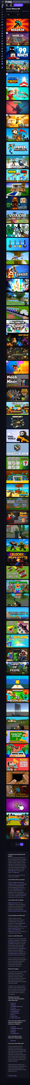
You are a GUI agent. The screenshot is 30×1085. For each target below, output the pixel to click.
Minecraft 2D (11, 871)
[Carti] (2, 36)
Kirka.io (13, 1014)
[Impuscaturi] (2, 46)
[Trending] (2, 14)
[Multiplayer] (2, 22)
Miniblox (21, 894)
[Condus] (2, 41)
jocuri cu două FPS (13, 928)
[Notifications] (10, 5)
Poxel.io (13, 1008)
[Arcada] (2, 31)
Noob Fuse (14, 1016)
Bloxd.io (13, 1003)
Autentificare (18, 5)
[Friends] (2, 5)
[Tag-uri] (2, 67)
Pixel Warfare (16, 930)
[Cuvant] (2, 43)
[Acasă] (2, 7)
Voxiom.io (11, 931)
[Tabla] (2, 61)
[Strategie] (2, 58)
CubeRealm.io (17, 889)
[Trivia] (2, 64)
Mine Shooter (12, 942)
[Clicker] (2, 38)
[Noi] (2, 12)
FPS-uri (13, 943)
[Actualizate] (2, 17)
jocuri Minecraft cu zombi (15, 953)
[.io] (2, 48)
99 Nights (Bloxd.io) (16, 1006)
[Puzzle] (2, 51)
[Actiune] (2, 28)
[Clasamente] (2, 24)
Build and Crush (12, 903)
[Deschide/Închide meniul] (2, 2)
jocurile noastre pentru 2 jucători (17, 911)
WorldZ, (21, 947)
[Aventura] (2, 33)
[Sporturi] (2, 56)
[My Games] (6, 5)
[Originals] (2, 19)
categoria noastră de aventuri (16, 883)
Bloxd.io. (17, 872)
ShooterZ (15, 947)
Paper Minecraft (19, 886)
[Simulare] (2, 53)
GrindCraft (22, 923)
